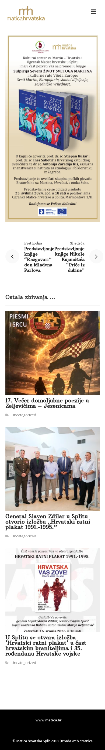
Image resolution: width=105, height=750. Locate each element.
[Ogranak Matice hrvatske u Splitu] (25, 13)
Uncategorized (24, 414)
